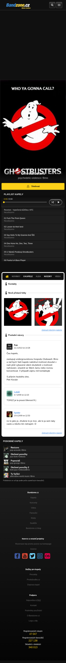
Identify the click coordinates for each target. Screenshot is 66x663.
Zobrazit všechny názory (52, 433)
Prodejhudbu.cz (33, 580)
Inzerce (33, 549)
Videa (33, 508)
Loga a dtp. (33, 621)
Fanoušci (33, 513)
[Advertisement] (33, 45)
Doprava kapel (33, 585)
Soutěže (33, 523)
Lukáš (17, 392)
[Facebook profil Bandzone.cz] (17, 556)
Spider (17, 413)
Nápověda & (33, 600)
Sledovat (35, 186)
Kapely (33, 498)
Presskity (33, 574)
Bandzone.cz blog (33, 528)
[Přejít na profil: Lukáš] (9, 393)
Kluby (33, 518)
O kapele (28, 276)
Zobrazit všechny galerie (52, 330)
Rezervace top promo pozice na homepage (33, 544)
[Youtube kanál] (25, 556)
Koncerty (33, 503)
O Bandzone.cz (33, 616)
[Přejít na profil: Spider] (9, 414)
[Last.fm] (47, 556)
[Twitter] (32, 556)
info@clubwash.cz (15, 373)
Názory (48, 276)
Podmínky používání (33, 610)
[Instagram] (40, 556)
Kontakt (33, 605)
